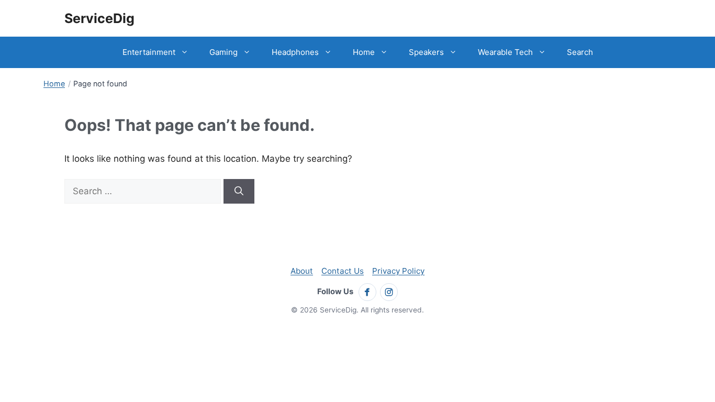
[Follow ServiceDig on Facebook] (367, 292)
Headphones (295, 52)
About (302, 271)
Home (364, 52)
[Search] (239, 191)
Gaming (223, 52)
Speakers (426, 52)
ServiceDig (99, 18)
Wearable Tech (505, 52)
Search (580, 52)
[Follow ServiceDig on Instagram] (389, 292)
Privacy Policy (398, 271)
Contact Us (342, 271)
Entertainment (148, 52)
